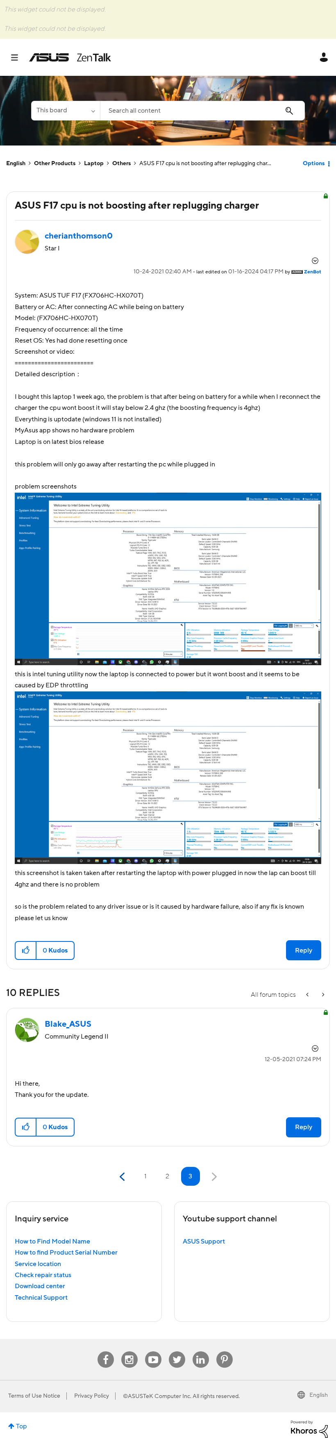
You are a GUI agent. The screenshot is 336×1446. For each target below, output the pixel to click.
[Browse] (18, 57)
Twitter (176, 1351)
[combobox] (202, 110)
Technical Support (41, 1298)
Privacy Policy (91, 1396)
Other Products (54, 163)
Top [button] (21, 1426)
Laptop (94, 163)
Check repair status (43, 1275)
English (15, 163)
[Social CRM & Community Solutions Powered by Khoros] (309, 1429)
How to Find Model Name (52, 1241)
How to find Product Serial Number (66, 1252)
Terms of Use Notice (34, 1396)
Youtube (153, 1351)
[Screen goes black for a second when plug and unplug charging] (322, 995)
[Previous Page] (123, 1177)
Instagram (129, 1351)
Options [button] (314, 163)
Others (121, 163)
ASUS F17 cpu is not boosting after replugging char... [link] (205, 163)
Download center (40, 1286)
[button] (26, 950)
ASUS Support (204, 1241)
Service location (38, 1264)
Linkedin (201, 1351)
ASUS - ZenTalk (70, 57)
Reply (303, 950)
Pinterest (224, 1351)
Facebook (105, 1351)
